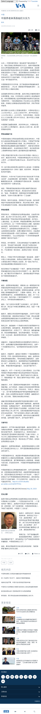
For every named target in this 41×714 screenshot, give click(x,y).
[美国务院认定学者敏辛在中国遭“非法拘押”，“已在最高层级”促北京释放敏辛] (8, 660)
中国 (2, 14)
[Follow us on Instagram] (17, 677)
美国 (17, 628)
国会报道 (18, 617)
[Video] (15, 711)
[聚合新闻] (30, 677)
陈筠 (2, 22)
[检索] (34, 711)
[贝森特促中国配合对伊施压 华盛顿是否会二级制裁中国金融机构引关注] (8, 630)
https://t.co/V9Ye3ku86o (20, 481)
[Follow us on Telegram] (26, 677)
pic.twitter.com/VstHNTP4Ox (11, 484)
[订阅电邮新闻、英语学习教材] (3, 681)
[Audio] (25, 711)
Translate (34, 1)
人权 (17, 638)
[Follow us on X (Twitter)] (3, 677)
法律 (17, 608)
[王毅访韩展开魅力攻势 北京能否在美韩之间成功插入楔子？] (8, 651)
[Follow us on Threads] (21, 677)
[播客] (35, 677)
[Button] (30, 30)
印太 (17, 649)
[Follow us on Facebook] (12, 677)
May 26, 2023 (32, 489)
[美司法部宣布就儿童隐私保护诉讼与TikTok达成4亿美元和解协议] (8, 610)
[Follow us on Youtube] (7, 677)
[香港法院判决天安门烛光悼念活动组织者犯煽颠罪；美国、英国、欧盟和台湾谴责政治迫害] (8, 640)
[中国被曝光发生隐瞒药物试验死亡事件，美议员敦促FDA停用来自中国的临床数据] (8, 619)
